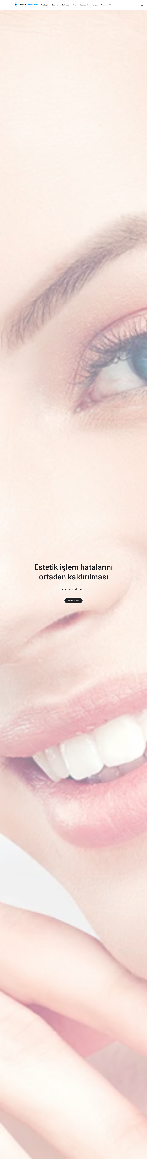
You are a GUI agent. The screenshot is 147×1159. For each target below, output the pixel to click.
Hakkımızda (84, 5)
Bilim (74, 5)
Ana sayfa (45, 5)
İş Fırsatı (65, 5)
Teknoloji (55, 5)
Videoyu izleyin (73, 600)
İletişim (95, 5)
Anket (103, 5)
